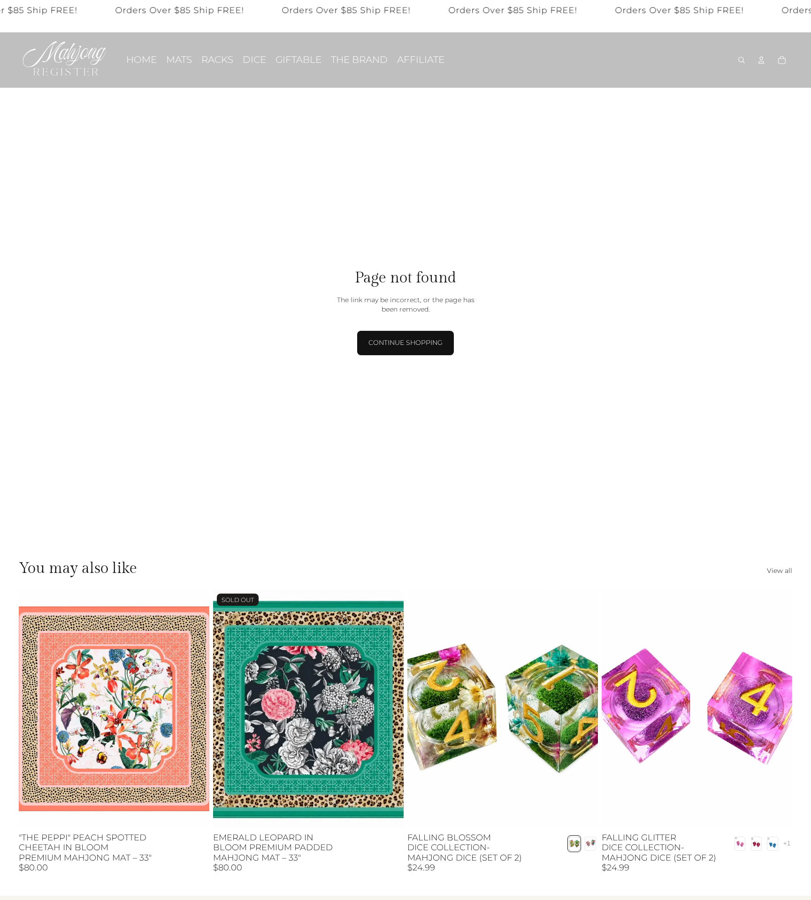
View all (779, 570)
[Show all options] (786, 843)
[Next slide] (195, 709)
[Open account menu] (761, 60)
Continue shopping (405, 342)
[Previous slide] (33, 709)
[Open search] (741, 60)
